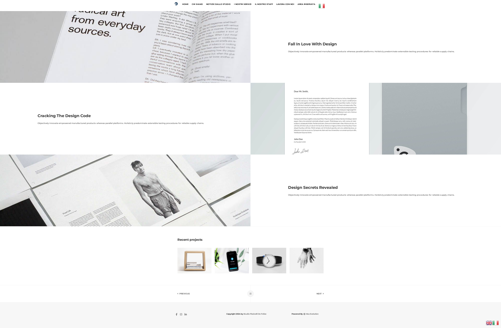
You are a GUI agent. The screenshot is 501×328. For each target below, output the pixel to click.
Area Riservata (306, 4)
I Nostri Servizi (243, 4)
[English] (489, 322)
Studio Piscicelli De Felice (254, 314)
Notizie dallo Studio (218, 4)
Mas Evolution (311, 314)
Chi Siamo (197, 4)
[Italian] (322, 5)
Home (185, 4)
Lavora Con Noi (285, 4)
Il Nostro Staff (264, 4)
